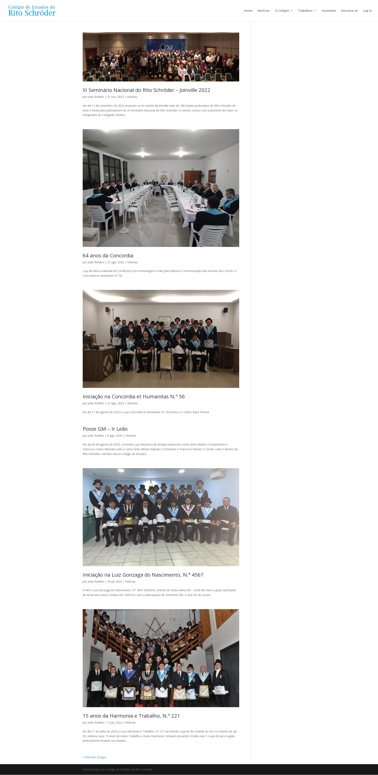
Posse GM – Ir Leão (105, 428)
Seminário (329, 10)
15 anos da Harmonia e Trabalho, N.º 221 (131, 715)
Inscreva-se (349, 10)
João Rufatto (96, 97)
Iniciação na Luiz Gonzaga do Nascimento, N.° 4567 (143, 574)
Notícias (264, 10)
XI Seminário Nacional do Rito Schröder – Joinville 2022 (146, 89)
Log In (367, 10)
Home (248, 10)
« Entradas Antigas (94, 757)
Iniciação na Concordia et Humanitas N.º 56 (134, 396)
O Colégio (282, 10)
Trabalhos (305, 10)
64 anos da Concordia (108, 255)
